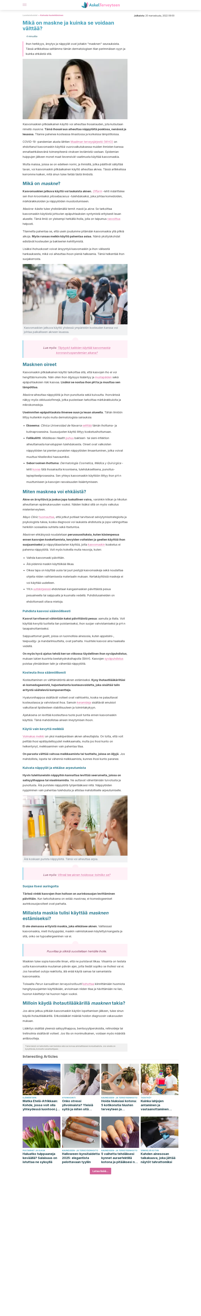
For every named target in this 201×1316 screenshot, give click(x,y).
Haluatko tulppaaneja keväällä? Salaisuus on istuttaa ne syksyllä (40, 1158)
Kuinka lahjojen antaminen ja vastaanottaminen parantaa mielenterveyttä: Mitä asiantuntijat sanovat (157, 1105)
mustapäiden (103, 377)
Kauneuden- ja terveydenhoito (119, 1097)
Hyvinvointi (69, 1097)
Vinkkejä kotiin (150, 1150)
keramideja (84, 702)
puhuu (70, 438)
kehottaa (88, 984)
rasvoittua (113, 218)
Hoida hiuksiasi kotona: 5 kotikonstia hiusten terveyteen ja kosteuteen (119, 1105)
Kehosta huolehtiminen (51, 15)
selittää (87, 425)
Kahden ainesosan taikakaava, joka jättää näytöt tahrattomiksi (158, 1158)
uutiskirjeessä (42, 589)
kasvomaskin (96, 544)
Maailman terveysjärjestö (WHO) (92, 141)
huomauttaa (46, 517)
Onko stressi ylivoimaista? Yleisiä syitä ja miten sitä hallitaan (77, 1105)
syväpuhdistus (114, 658)
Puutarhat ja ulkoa (34, 1150)
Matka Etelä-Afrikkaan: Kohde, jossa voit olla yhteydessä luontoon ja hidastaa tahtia (41, 1105)
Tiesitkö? (146, 1097)
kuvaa (36, 469)
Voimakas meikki (33, 736)
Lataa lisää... (100, 1171)
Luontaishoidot (30, 15)
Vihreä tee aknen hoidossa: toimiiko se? (84, 874)
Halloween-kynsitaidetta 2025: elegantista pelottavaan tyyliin (81, 1158)
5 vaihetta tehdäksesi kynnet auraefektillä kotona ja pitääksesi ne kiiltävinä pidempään (119, 1158)
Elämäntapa (29, 1097)
